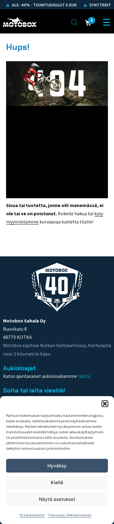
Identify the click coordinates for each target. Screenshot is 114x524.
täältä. (84, 376)
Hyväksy (57, 466)
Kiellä (57, 482)
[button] (105, 404)
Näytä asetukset (57, 499)
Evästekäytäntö (32, 515)
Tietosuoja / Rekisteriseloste (69, 515)
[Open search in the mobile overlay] (74, 22)
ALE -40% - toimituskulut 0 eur (44, 5)
